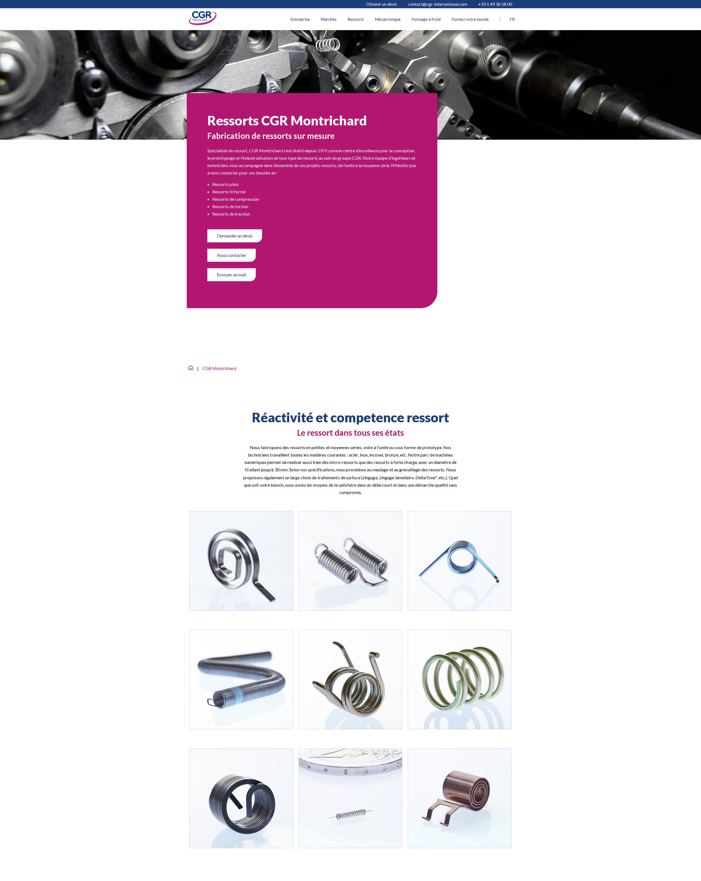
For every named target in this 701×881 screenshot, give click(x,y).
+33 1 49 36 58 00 (495, 4)
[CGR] (202, 23)
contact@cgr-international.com (437, 4)
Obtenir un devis (381, 4)
